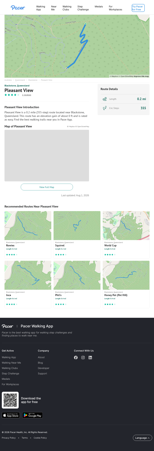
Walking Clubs (67, 8)
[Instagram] (83, 358)
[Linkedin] (90, 358)
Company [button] (43, 350)
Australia (8, 80)
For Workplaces (115, 8)
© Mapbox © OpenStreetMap (78, 126)
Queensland (20, 80)
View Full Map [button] (46, 187)
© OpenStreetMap (126, 76)
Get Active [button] (8, 350)
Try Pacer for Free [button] (137, 8)
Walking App (40, 8)
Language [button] (141, 437)
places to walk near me (23, 335)
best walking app (26, 332)
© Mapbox (114, 76)
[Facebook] (76, 358)
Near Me (54, 8)
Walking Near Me (11, 362)
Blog (40, 362)
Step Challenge (83, 8)
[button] (52, 429)
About (41, 357)
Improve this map (141, 76)
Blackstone (32, 80)
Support (42, 373)
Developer (43, 368)
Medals (99, 6)
